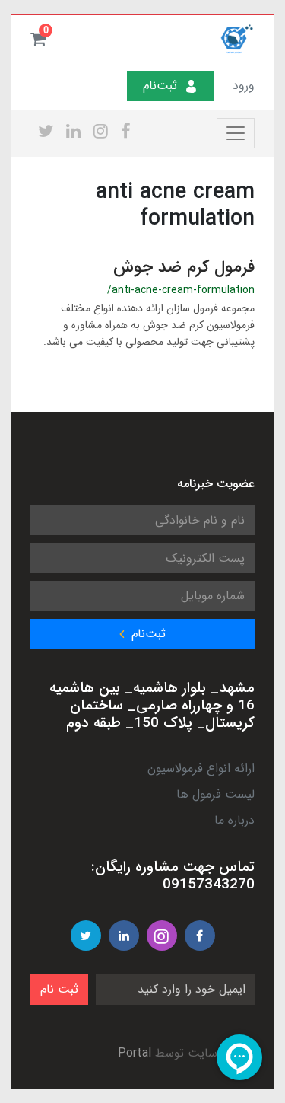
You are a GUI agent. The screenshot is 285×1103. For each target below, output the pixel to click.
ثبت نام (59, 989)
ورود (244, 85)
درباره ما (234, 820)
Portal (134, 1053)
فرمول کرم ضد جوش (184, 267)
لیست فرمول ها (215, 794)
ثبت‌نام (160, 85)
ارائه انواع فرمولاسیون (201, 768)
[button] (38, 38)
